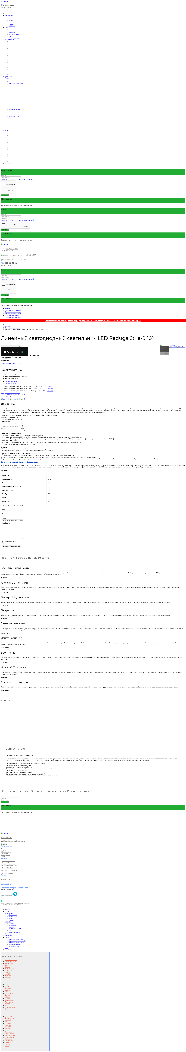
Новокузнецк (9, 1037)
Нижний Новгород (11, 1035)
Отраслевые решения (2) (17, 941)
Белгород (8, 1016)
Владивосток (9, 1032)
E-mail (4, 514)
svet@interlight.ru (7, 250)
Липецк (7, 1030)
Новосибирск (9, 968)
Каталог (7, 911)
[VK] (2, 895)
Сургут (7, 990)
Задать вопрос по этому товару (11, 346)
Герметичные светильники (9, 865)
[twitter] (13, 399)
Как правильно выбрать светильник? (13, 394)
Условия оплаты (10, 383)
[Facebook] (5, 399)
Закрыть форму (15, 546)
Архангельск (9, 1021)
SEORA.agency (16, 904)
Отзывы (11, 24)
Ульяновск (8, 1044)
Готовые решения (6, 877)
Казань (7, 967)
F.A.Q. (10, 36)
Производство (14, 116)
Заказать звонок (6, 7)
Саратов (8, 995)
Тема (4, 518)
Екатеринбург (10, 1018)
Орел (7, 1009)
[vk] (18, 399)
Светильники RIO (6, 862)
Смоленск (8, 1039)
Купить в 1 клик (15, 364)
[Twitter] (15, 895)
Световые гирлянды (7, 873)
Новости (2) (13, 916)
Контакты (8, 163)
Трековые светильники (13, 310)
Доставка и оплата (6, 848)
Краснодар (9, 963)
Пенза (7, 1046)
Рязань (7, 997)
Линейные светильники (13, 314)
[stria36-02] (173, 347)
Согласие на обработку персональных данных (17, 179)
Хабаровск (8, 1027)
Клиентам (8, 27)
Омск (7, 984)
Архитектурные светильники (9, 871)
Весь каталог (9, 308)
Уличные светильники (7, 867)
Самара (7, 974)
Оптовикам (8, 76)
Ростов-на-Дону (10, 961)
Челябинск (9, 1023)
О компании (9, 15)
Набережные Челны (12, 1034)
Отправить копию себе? (10, 541)
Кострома (8, 1004)
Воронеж (8, 965)
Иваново (8, 1028)
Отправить (5, 195)
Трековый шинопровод (13, 317)
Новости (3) (13, 915)
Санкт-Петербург (11, 960)
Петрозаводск (10, 1002)
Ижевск (7, 1042)
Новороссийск (10, 1007)
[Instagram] (8, 895)
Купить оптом (5, 364)
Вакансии (12, 26)
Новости (12, 20)
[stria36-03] (181, 347)
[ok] (23, 399)
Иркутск (8, 1025)
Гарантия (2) (13, 925)
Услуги (7, 78)
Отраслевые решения (16, 83)
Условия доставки (11, 381)
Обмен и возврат (14, 38)
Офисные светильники (12, 315)
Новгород (8, 970)
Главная (7, 326)
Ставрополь (9, 993)
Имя (4, 509)
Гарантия (12, 33)
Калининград (9, 1000)
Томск (7, 986)
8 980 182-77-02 (9, 5)
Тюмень (7, 998)
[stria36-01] (172, 345)
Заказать (50, 386)
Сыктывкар (8, 988)
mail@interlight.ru (12, 249)
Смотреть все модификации (10, 393)
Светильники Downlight (13, 312)
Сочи (6, 991)
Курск (7, 1005)
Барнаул (8, 1020)
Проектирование (15, 109)
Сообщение (6, 523)
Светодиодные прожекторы (9, 870)
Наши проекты (10, 40)
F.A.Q (10, 930)
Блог (6, 130)
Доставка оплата (14, 34)
